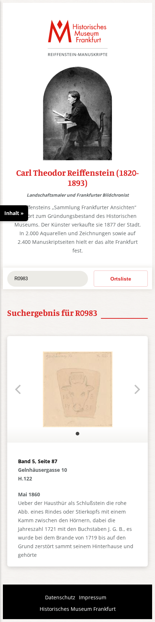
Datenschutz (60, 597)
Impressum (92, 597)
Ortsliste (120, 279)
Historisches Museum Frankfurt (78, 608)
